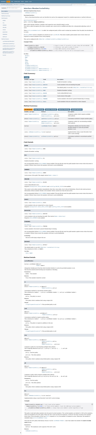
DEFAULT (5, 36)
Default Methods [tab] (77, 109)
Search (26, 1)
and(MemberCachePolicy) (9, 46)
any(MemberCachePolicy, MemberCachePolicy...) (9, 49)
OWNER (4, 25)
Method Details (5, 39)
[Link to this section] (36, 73)
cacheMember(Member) (8, 41)
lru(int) (4, 55)
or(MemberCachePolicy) (8, 43)
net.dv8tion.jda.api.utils (6, 4)
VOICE (4, 29)
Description (5, 11)
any (42, 121)
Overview (3, 1)
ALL (3, 22)
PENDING (5, 34)
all (42, 114)
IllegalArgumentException (33, 304)
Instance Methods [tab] (51, 109)
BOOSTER (5, 32)
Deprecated (17, 1)
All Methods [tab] (28, 109)
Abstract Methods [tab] (64, 109)
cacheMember (44, 126)
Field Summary (5, 13)
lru (42, 132)
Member (50, 126)
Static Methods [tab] (38, 109)
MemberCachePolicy (19, 4)
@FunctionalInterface (30, 20)
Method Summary (6, 15)
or (42, 136)
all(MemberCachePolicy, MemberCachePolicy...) (8, 52)
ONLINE (4, 27)
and (42, 118)
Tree (12, 1)
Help (30, 1)
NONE (4, 20)
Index (22, 1)
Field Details (5, 18)
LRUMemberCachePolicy (31, 12)
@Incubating (27, 224)
